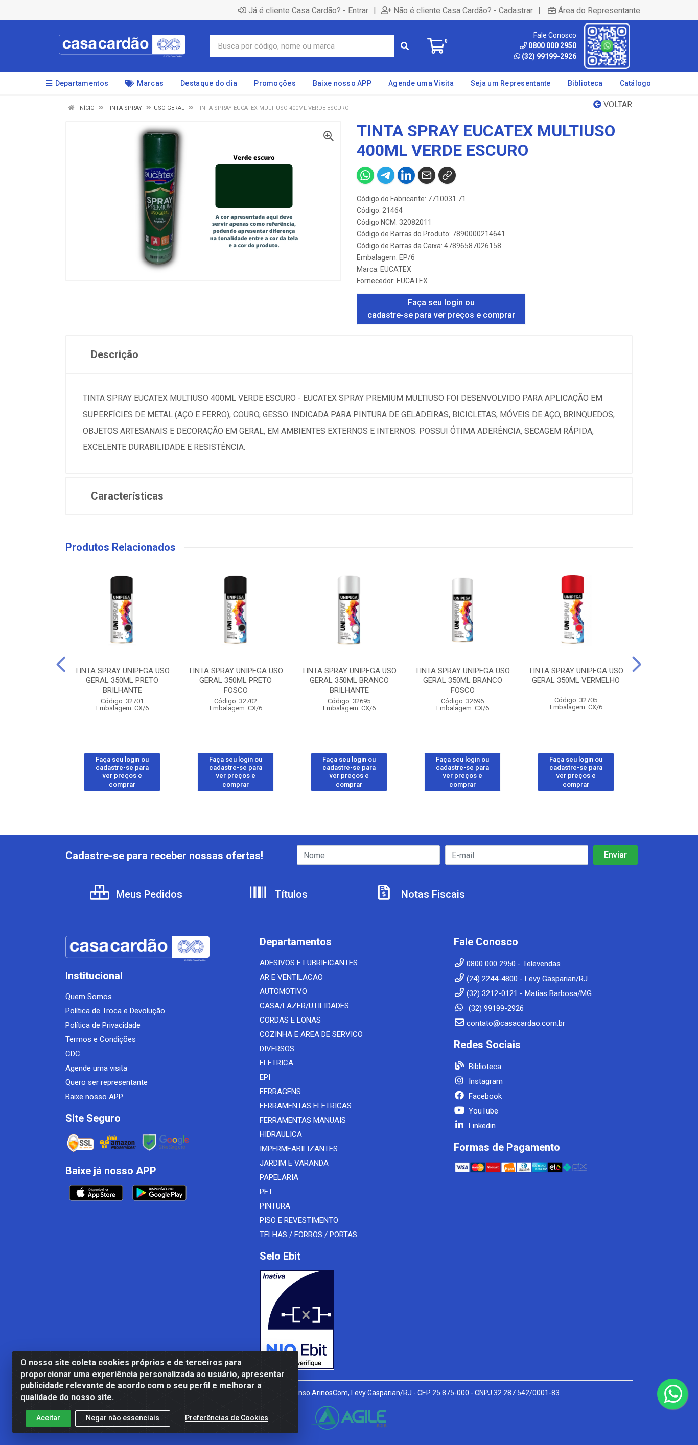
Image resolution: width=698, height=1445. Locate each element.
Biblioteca (484, 1066)
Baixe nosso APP (94, 1096)
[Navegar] (61, 664)
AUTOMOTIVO (283, 991)
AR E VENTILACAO (291, 977)
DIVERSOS (277, 1048)
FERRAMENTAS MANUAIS (303, 1120)
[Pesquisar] (404, 46)
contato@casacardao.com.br (516, 1023)
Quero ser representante (106, 1082)
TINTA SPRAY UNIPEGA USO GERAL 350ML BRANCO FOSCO (462, 680)
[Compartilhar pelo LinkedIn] (406, 175)
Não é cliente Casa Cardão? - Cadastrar (463, 10)
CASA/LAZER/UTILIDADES (304, 1005)
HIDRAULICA (281, 1134)
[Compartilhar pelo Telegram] (385, 175)
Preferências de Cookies (226, 1418)
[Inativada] (349, 1320)
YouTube (482, 1111)
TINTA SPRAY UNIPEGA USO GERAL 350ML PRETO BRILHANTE (122, 680)
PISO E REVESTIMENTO (299, 1220)
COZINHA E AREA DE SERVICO (311, 1034)
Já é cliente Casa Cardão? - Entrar (308, 10)
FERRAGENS (280, 1091)
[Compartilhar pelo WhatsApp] (365, 175)
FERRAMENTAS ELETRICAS (306, 1105)
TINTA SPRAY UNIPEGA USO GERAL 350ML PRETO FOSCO (235, 680)
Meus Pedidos (147, 894)
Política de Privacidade (103, 1025)
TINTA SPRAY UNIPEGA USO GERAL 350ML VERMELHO (575, 675)
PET (266, 1191)
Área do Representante (599, 10)
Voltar (616, 104)
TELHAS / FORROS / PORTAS (308, 1234)
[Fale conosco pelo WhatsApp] (672, 1394)
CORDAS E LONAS (290, 1020)
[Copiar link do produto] (447, 175)
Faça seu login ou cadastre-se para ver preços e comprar (441, 309)
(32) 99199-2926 (549, 56)
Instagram (485, 1081)
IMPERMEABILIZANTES (299, 1148)
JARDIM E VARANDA (294, 1163)
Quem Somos (88, 996)
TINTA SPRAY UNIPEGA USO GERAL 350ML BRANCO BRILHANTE (349, 680)
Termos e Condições (100, 1039)
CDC (72, 1053)
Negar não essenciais (122, 1418)
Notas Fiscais (432, 894)
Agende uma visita (96, 1068)
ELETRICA (276, 1063)
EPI (265, 1077)
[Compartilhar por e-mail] (426, 175)
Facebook (484, 1096)
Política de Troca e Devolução (115, 1010)
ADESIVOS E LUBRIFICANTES (309, 962)
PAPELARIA (279, 1177)
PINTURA (275, 1206)
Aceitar (48, 1418)
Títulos (290, 894)
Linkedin (481, 1125)
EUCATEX (395, 269)
